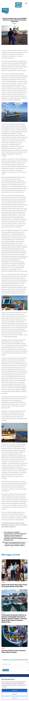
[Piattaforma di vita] (5, 13)
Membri (18, 6)
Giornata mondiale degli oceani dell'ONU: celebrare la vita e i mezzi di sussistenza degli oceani (14, 20)
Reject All (14, 698)
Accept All (14, 690)
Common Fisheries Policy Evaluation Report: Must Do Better (13, 651)
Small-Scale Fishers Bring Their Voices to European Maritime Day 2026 (14, 585)
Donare (18, 3)
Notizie (14, 23)
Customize (14, 694)
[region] (14, 689)
